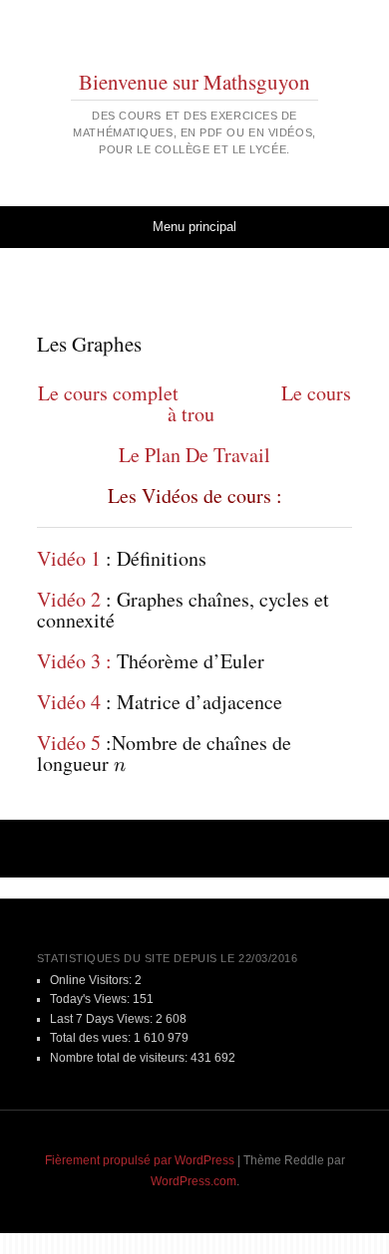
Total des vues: (92, 1038)
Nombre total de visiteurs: (120, 1058)
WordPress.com (193, 1181)
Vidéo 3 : (74, 660)
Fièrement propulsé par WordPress (139, 1160)
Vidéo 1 (69, 558)
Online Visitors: (92, 980)
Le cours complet (108, 392)
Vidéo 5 (69, 742)
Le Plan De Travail (194, 454)
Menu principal (194, 226)
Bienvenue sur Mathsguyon (194, 82)
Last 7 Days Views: (103, 1019)
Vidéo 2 (69, 599)
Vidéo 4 (69, 701)
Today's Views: (91, 999)
